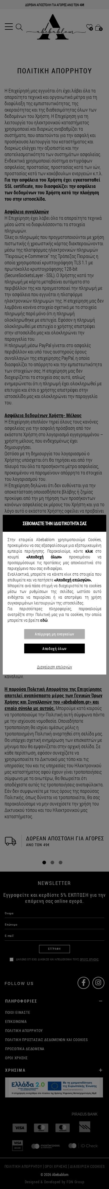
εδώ (44, 620)
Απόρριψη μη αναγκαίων (54, 633)
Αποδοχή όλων (54, 648)
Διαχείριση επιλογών (54, 667)
